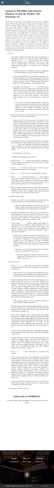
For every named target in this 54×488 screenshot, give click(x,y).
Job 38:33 (23, 223)
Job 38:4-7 (17, 168)
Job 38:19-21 (17, 173)
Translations (14, 461)
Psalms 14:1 (24, 60)
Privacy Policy (45, 486)
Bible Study (27, 461)
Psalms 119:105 (19, 265)
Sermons (39, 458)
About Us (26, 458)
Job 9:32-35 (14, 144)
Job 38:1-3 (22, 160)
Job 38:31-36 (18, 177)
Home (14, 458)
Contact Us (39, 461)
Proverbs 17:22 (19, 351)
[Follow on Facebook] (27, 475)
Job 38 (37, 177)
